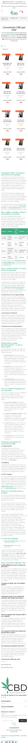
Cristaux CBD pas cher (7, 667)
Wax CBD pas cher (6, 664)
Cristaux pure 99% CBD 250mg (20, 92)
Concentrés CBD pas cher (10, 659)
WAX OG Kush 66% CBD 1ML (20, 64)
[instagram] (3, 697)
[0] (21, 11)
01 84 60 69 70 (14, 728)
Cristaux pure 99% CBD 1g (20, 120)
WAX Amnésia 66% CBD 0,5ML (21, 149)
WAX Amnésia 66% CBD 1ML (7, 92)
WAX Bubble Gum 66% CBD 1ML (7, 64)
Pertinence (12, 49)
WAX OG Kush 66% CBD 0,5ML (7, 149)
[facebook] (1, 697)
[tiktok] (5, 697)
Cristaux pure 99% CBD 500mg (7, 120)
